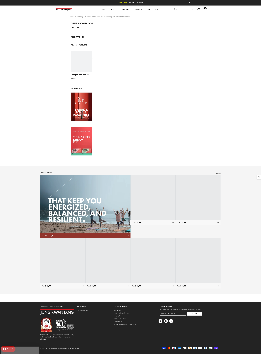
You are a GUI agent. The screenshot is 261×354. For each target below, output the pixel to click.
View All (218, 173)
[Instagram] (166, 321)
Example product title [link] (80, 75)
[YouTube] (171, 321)
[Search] (184, 9)
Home (72, 17)
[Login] (198, 9)
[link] (81, 107)
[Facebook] (160, 321)
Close (189, 3)
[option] (81, 65)
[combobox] (182, 9)
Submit (195, 314)
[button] (72, 58)
